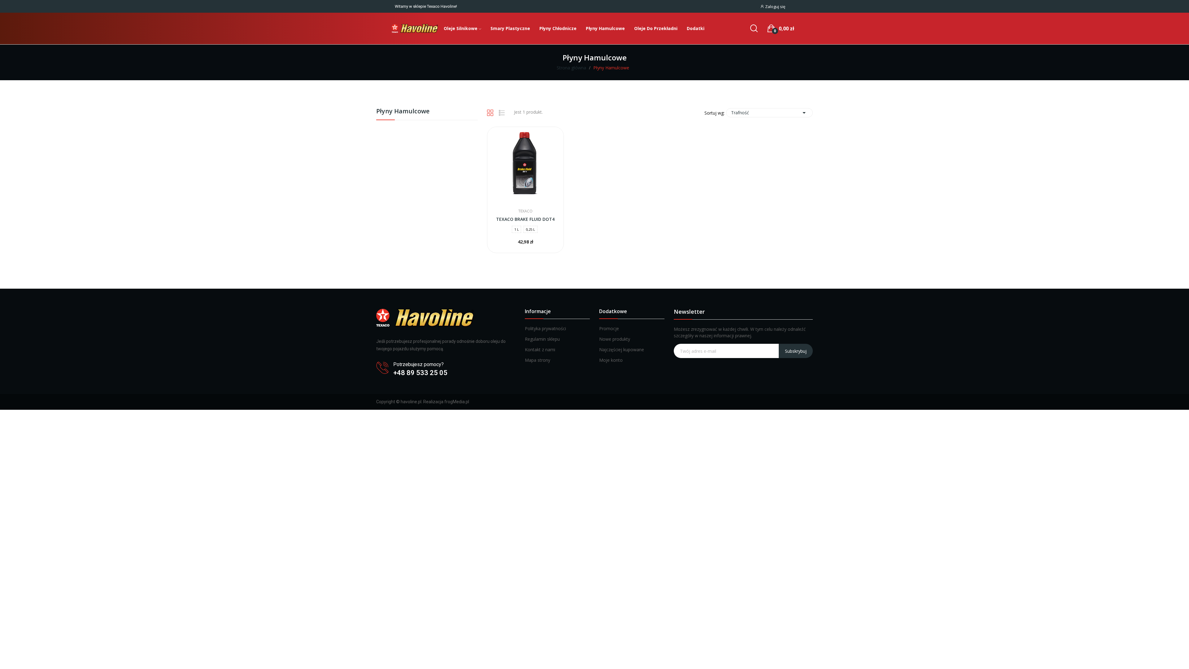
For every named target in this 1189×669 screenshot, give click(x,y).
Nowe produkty (614, 339)
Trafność (769, 112)
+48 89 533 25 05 (420, 373)
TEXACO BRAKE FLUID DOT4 (525, 219)
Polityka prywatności (545, 328)
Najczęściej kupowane (621, 349)
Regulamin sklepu (542, 339)
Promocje (609, 328)
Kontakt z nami (540, 349)
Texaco (525, 211)
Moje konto (611, 360)
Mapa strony (537, 360)
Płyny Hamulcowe (402, 111)
